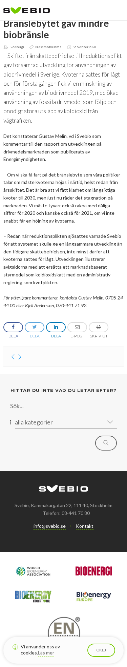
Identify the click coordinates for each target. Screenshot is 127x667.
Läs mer (46, 652)
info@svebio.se (50, 526)
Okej (101, 650)
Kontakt (84, 526)
